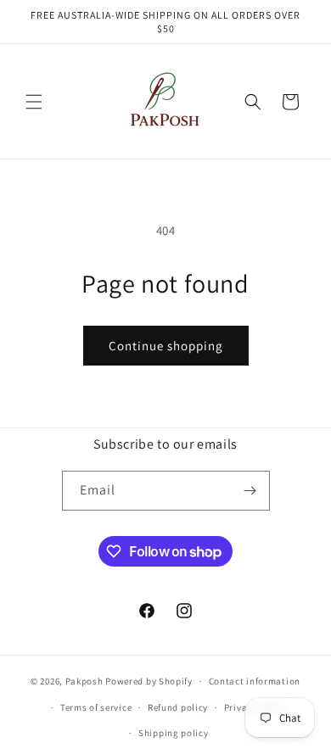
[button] (34, 101)
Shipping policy (173, 733)
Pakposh (84, 681)
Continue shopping (166, 346)
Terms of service (96, 707)
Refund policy (178, 707)
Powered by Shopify (149, 681)
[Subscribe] (250, 491)
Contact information (254, 681)
